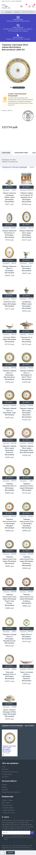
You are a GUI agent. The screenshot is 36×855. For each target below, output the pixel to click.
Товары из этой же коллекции (14, 167)
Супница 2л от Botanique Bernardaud (26, 339)
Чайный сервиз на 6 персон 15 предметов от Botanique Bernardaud (26, 197)
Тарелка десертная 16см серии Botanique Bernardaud (26, 487)
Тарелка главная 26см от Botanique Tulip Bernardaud (9, 411)
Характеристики (21, 153)
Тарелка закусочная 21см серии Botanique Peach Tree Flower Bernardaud (9, 600)
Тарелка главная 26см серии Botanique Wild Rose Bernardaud (26, 449)
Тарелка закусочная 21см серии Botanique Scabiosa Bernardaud (26, 599)
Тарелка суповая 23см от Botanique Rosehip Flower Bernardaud (9, 638)
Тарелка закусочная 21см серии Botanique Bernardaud (9, 560)
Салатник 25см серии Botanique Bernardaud (9, 304)
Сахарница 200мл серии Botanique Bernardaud (26, 305)
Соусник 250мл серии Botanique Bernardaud (9, 339)
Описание (6, 153)
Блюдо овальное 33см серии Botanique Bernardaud (26, 234)
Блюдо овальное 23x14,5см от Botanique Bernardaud (9, 234)
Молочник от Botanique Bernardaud (26, 268)
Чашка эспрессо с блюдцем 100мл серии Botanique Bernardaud (9, 197)
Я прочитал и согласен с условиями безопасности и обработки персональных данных (18, 837)
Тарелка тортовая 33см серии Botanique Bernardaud (9, 748)
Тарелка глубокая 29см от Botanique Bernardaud (9, 487)
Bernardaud (9, 12)
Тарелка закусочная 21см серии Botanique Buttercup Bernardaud (26, 561)
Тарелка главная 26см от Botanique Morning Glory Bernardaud (9, 375)
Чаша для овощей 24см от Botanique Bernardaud (9, 675)
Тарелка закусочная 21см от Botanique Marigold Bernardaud (9, 523)
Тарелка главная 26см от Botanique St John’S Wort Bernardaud (26, 375)
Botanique (17, 12)
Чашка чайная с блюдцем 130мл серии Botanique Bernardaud (9, 713)
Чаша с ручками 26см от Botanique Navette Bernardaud (26, 676)
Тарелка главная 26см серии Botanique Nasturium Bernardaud (26, 412)
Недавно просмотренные (12, 726)
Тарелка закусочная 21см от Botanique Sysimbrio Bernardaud (26, 523)
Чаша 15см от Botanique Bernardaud (26, 636)
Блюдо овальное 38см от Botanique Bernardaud (9, 269)
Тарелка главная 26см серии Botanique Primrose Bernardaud (9, 450)
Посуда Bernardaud (18, 87)
